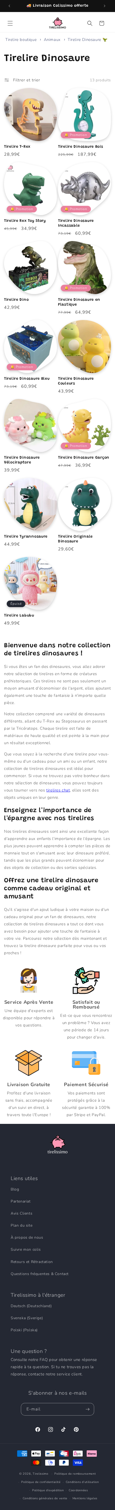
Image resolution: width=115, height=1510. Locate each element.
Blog (15, 1189)
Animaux (53, 39)
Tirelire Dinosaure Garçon (83, 458)
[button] (11, 23)
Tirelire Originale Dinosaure (75, 539)
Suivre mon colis (26, 1249)
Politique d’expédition (48, 1490)
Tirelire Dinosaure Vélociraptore (22, 460)
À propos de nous (27, 1237)
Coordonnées (78, 1490)
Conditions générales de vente (45, 1498)
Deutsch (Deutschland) (31, 1306)
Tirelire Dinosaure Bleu (27, 379)
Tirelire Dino (16, 300)
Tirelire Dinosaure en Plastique (79, 302)
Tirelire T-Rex (17, 147)
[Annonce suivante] (105, 6)
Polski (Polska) (24, 1330)
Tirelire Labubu (19, 616)
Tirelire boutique (21, 39)
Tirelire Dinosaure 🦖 (88, 39)
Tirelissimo (40, 1474)
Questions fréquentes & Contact (40, 1273)
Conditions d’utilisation (82, 1482)
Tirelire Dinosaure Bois (80, 147)
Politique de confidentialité (41, 1482)
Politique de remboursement (75, 1474)
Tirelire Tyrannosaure (26, 537)
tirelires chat (58, 790)
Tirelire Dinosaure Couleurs (76, 381)
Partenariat (21, 1201)
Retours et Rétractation (32, 1261)
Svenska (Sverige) (27, 1318)
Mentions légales (84, 1498)
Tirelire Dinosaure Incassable (76, 223)
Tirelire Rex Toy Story (25, 221)
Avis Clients (21, 1213)
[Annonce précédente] (10, 6)
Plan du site (21, 1225)
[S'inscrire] (88, 1409)
